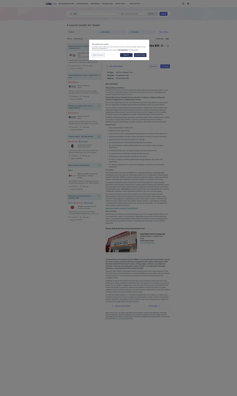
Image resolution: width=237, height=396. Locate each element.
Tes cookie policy (123, 49)
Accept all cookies (140, 54)
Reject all (126, 54)
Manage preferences (98, 54)
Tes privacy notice (133, 49)
